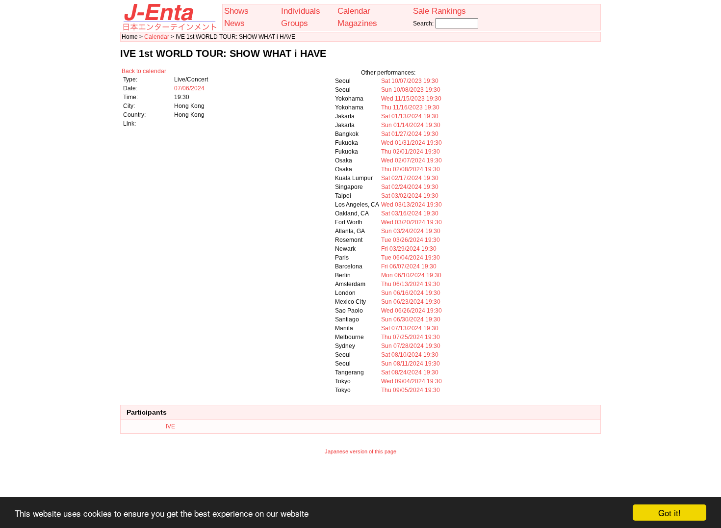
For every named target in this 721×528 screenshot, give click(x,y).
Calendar (353, 11)
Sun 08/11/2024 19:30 (410, 363)
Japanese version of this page (360, 451)
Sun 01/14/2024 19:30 (410, 125)
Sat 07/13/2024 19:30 (409, 328)
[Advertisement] (360, 482)
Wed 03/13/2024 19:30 (411, 204)
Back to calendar (144, 71)
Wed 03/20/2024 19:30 (411, 222)
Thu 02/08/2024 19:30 (410, 169)
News (234, 23)
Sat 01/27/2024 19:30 (409, 134)
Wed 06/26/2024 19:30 (411, 310)
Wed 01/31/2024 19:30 (411, 142)
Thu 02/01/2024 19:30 (410, 151)
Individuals (300, 11)
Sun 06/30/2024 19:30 (410, 319)
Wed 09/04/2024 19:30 (411, 381)
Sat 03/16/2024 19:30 (409, 213)
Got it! (669, 512)
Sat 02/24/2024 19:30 (409, 187)
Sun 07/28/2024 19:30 (410, 346)
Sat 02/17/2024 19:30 (409, 178)
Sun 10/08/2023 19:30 (410, 89)
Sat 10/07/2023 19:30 (409, 81)
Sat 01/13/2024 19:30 (409, 116)
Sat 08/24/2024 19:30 (409, 372)
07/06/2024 (189, 88)
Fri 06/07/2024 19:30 (409, 266)
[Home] (169, 28)
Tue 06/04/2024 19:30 (410, 257)
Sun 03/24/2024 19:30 (410, 231)
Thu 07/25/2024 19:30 (410, 337)
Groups (294, 23)
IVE (170, 426)
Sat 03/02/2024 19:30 (409, 195)
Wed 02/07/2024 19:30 (411, 160)
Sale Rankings (439, 11)
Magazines (357, 23)
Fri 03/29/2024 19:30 (409, 248)
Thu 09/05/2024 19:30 (410, 390)
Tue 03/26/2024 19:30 (410, 240)
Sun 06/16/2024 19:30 (410, 293)
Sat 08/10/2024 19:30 (409, 354)
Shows (236, 11)
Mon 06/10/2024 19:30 (411, 275)
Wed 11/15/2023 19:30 (411, 98)
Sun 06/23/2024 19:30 (410, 301)
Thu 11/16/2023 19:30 (410, 107)
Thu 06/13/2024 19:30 (410, 284)
